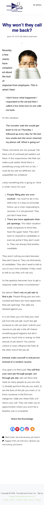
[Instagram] (27, 427)
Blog (25, 500)
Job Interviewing (23, 437)
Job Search (35, 437)
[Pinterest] (17, 427)
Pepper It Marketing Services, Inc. (22, 496)
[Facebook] (12, 427)
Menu (39, 5)
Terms (30, 500)
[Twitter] (22, 427)
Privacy (38, 500)
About (12, 500)
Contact (19, 500)
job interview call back (26, 441)
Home (5, 500)
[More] (32, 427)
